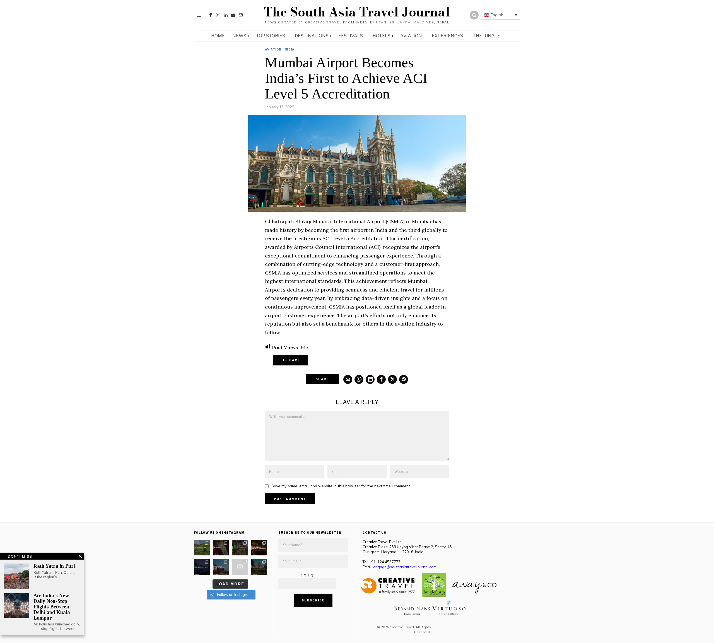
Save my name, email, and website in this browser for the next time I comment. (341, 485)
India (290, 49)
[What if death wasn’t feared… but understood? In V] (221, 567)
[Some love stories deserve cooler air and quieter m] (202, 548)
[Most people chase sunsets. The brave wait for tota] (202, 567)
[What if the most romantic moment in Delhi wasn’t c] (259, 567)
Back (293, 360)
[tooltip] (210, 15)
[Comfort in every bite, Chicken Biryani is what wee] (259, 548)
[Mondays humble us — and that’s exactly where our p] (221, 548)
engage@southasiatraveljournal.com (404, 567)
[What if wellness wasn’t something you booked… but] (240, 548)
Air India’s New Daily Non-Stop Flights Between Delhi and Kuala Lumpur (51, 606)
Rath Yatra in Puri (54, 566)
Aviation (273, 49)
